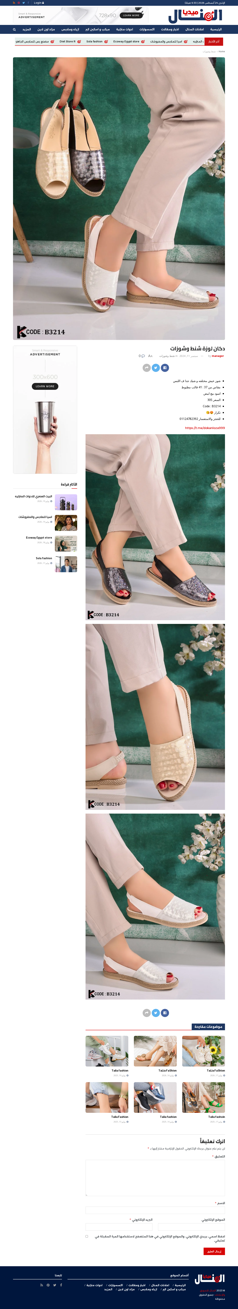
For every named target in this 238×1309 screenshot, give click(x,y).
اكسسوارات (147, 29)
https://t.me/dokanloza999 (205, 428)
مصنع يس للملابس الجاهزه (161, 41)
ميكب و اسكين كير (98, 29)
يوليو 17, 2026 (216, 1075)
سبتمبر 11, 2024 (188, 356)
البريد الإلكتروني (140, 1219)
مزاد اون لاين (46, 29)
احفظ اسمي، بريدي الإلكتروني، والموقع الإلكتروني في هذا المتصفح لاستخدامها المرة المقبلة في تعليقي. (160, 1238)
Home (222, 51)
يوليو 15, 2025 (119, 1121)
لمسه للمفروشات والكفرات (58, 41)
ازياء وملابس (70, 29)
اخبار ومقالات (170, 29)
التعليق (218, 1156)
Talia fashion (120, 1070)
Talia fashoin (216, 1117)
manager (218, 356)
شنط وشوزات (209, 51)
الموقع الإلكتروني (213, 1219)
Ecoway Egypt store (39, 537)
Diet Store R (197, 41)
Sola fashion (44, 558)
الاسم (220, 1203)
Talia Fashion (119, 1117)
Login (38, 2)
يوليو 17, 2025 (216, 1121)
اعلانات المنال (194, 29)
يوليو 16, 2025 (168, 1121)
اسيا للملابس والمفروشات (35, 517)
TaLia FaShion (123, 41)
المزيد (27, 29)
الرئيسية (216, 29)
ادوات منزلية (124, 29)
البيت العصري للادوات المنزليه (33, 496)
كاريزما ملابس (94, 41)
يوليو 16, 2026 (168, 1075)
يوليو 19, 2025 (119, 1075)
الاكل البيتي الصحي (19, 41)
